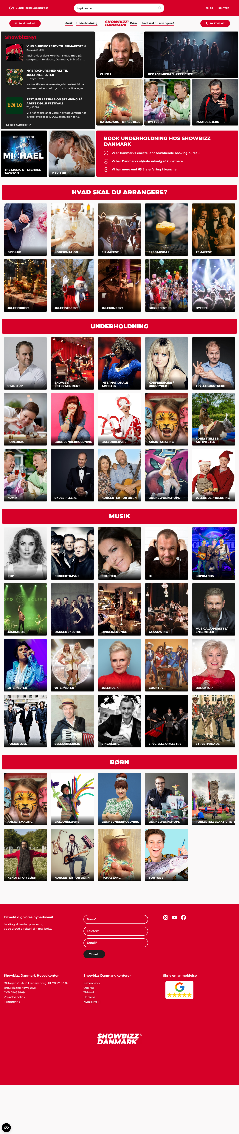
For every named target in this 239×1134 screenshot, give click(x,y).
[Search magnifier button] (159, 8)
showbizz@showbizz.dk (20, 987)
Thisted (88, 992)
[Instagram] (165, 917)
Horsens (89, 997)
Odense (88, 987)
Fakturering (12, 1001)
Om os (209, 8)
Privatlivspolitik (14, 997)
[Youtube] (174, 917)
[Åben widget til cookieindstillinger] (6, 1127)
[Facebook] (183, 917)
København (91, 983)
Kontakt (223, 8)
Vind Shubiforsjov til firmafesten (56, 46)
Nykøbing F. (91, 1001)
